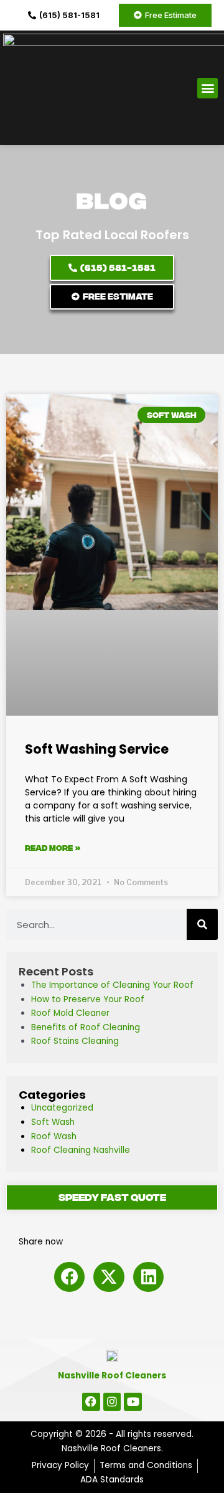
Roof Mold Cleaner (70, 1013)
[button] (207, 88)
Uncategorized (62, 1108)
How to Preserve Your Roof (87, 999)
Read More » (53, 847)
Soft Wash (53, 1122)
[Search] (202, 924)
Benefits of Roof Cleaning (85, 1027)
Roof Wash (54, 1136)
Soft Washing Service (97, 749)
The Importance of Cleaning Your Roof (112, 985)
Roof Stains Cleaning (75, 1041)
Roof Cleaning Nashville (80, 1150)
